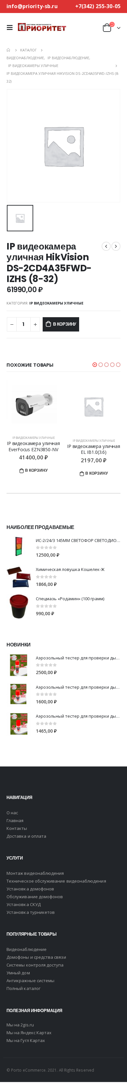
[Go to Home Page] (9, 50)
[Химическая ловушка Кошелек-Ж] (19, 577)
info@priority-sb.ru (32, 6)
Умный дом (18, 973)
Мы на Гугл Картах (26, 1040)
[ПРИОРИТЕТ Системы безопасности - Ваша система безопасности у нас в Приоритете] (42, 27)
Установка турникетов (31, 912)
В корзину (64, 324)
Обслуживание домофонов (35, 897)
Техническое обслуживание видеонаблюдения (56, 881)
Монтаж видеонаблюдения (35, 873)
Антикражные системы (30, 980)
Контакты (17, 828)
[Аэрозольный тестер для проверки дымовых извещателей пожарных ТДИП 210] (19, 695)
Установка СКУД (24, 904)
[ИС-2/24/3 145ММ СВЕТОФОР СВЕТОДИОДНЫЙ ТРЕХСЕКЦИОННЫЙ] (19, 548)
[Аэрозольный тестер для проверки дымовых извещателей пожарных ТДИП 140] (19, 724)
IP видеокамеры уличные (56, 303)
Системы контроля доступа (35, 965)
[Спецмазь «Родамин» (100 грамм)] (19, 606)
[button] (95, 365)
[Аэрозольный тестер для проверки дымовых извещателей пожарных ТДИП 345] (19, 665)
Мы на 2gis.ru (20, 1025)
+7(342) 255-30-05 (97, 6)
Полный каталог (23, 988)
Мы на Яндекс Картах (29, 1033)
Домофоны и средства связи (36, 957)
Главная (15, 820)
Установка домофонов (30, 889)
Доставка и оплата (26, 836)
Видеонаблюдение (27, 949)
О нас (12, 813)
